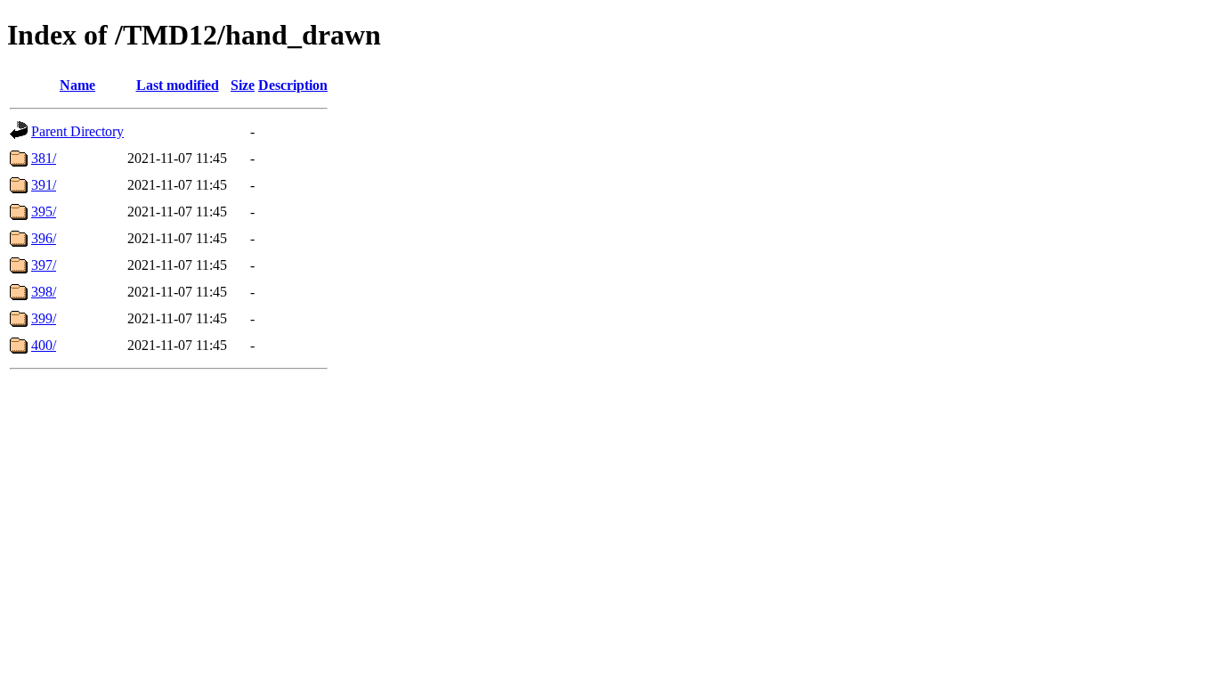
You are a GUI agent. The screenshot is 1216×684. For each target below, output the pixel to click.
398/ (43, 291)
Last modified (177, 85)
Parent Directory (77, 131)
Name (77, 85)
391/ (43, 184)
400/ (43, 345)
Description (293, 85)
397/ (43, 265)
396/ (43, 238)
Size (243, 85)
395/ (43, 211)
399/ (43, 318)
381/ (43, 158)
